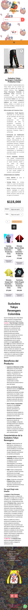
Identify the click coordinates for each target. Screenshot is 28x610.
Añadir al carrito (16, 221)
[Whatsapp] (16, 596)
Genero (7, 208)
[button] (14, 42)
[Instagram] (14, 227)
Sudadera (6, 323)
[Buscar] (22, 19)
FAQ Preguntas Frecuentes (14, 606)
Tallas (6, 214)
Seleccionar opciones (9, 261)
